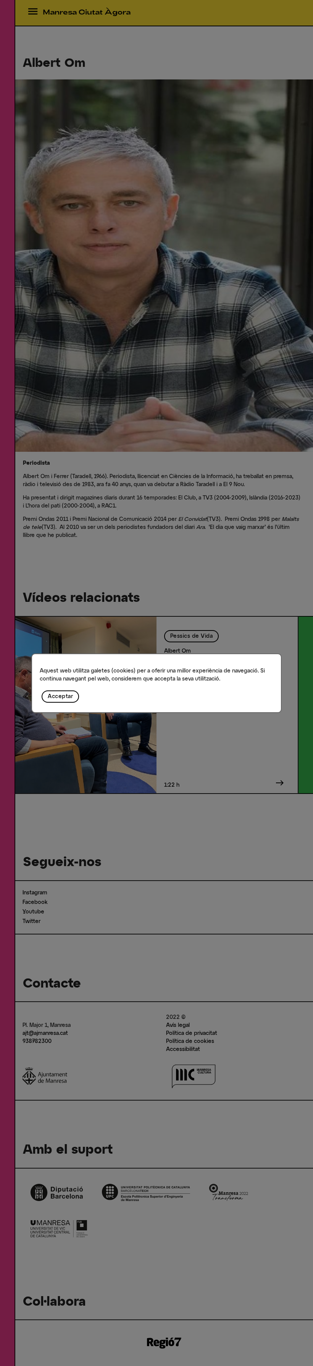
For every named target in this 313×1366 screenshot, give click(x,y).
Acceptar (60, 696)
